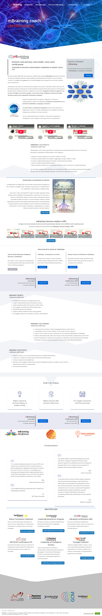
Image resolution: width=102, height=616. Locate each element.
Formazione (73, 5)
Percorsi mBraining (56, 5)
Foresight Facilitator (81, 542)
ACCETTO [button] (97, 613)
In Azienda (28, 5)
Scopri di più (43, 282)
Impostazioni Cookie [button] (89, 613)
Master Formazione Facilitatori (21, 519)
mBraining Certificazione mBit (80, 519)
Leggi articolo (12, 269)
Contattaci (88, 75)
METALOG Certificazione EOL (21, 542)
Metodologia (41, 5)
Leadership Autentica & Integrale (51, 519)
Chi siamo (86, 5)
